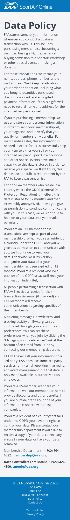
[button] (63, 5)
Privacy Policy (35, 514)
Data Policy (35, 498)
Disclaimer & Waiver (35, 494)
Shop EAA (35, 491)
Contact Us (35, 502)
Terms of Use (35, 510)
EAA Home (35, 487)
